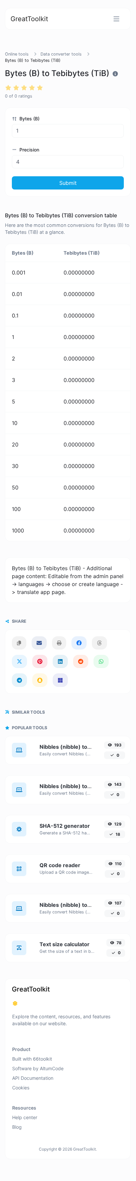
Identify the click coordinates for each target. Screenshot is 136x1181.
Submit (68, 183)
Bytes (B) (29, 118)
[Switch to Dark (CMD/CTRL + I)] (15, 1003)
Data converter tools (61, 54)
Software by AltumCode (38, 1068)
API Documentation (32, 1078)
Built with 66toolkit (32, 1059)
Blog (17, 1127)
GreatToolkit (29, 19)
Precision (28, 149)
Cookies (20, 1087)
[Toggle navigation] (116, 19)
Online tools (17, 54)
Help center (24, 1117)
